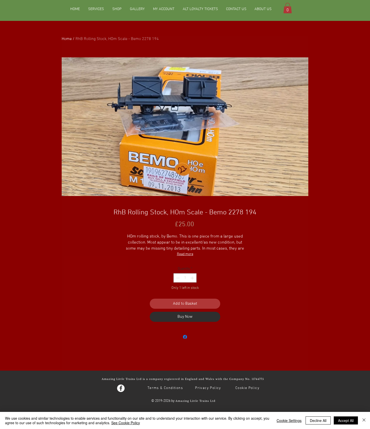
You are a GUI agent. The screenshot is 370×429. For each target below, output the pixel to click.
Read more (185, 254)
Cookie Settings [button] (289, 420)
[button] (287, 8)
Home (67, 39)
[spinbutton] (185, 278)
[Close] (364, 420)
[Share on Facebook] (185, 337)
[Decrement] (177, 278)
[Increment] (193, 278)
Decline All (318, 420)
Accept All (346, 420)
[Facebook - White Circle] (121, 388)
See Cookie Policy (125, 422)
